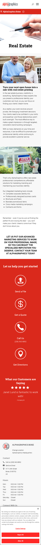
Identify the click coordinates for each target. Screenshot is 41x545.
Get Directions (20, 364)
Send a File (20, 291)
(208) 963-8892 (20, 341)
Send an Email (10, 465)
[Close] (38, 508)
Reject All (20, 535)
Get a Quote (20, 314)
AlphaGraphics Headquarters (22, 453)
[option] (20, 418)
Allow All (20, 541)
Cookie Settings (20, 529)
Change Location (18, 450)
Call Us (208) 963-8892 (13, 462)
